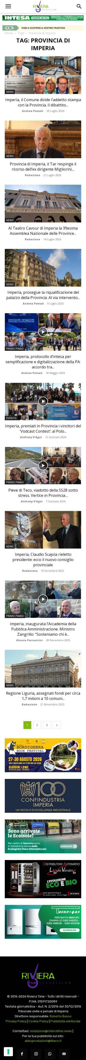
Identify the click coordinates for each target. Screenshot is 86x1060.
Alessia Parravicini (29, 640)
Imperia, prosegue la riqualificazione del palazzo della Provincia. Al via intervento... (43, 295)
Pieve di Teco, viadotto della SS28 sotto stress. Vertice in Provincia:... (43, 493)
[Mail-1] (64, 1054)
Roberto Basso (60, 1016)
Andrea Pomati (32, 111)
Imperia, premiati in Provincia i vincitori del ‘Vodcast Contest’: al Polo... (43, 428)
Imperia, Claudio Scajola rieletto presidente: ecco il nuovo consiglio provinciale (43, 559)
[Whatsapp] (50, 1054)
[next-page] (57, 725)
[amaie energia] (43, 836)
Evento (11, 418)
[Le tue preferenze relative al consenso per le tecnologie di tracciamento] (8, 1051)
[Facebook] (21, 1054)
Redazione (32, 175)
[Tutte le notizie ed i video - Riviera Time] (43, 976)
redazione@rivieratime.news (51, 1031)
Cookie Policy (38, 1021)
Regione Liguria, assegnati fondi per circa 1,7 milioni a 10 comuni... (43, 696)
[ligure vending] (43, 879)
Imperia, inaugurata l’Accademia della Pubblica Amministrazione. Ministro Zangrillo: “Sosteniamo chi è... (43, 629)
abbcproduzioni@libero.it (43, 1041)
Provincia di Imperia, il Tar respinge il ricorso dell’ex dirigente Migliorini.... (43, 166)
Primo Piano (15, 348)
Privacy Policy (16, 1021)
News (9, 92)
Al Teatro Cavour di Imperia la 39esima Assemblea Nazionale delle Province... (43, 231)
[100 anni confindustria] (43, 796)
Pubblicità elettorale (65, 1021)
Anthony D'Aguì (31, 437)
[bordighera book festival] (43, 755)
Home (9, 33)
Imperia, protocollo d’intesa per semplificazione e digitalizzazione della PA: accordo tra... (43, 362)
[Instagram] (36, 1054)
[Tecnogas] (43, 922)
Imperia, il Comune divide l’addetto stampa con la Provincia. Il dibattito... (43, 102)
